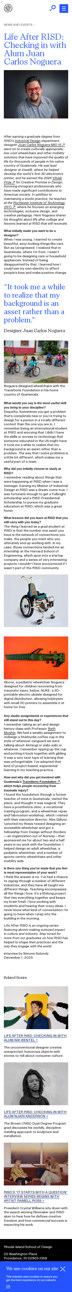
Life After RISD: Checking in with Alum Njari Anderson (35, 1114)
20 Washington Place (20, 1254)
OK (8, 1286)
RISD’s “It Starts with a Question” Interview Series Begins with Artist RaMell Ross (36, 1196)
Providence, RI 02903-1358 (25, 1258)
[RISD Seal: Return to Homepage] (8, 11)
